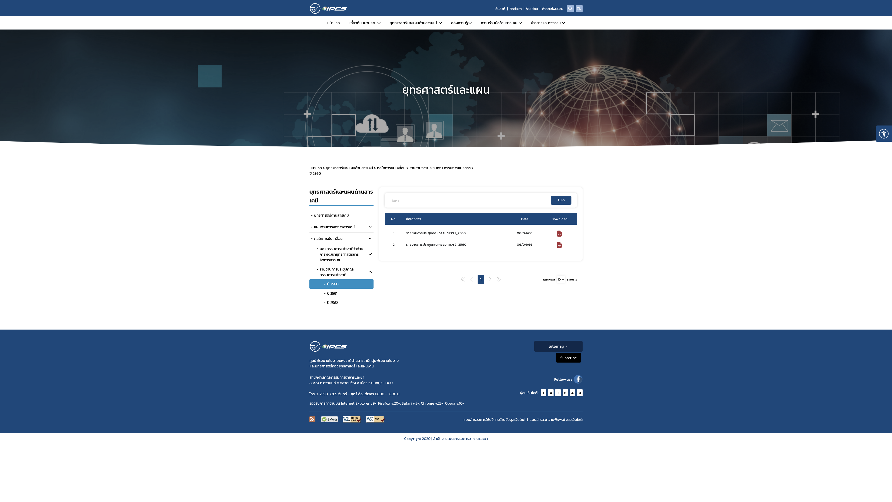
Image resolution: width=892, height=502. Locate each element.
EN (579, 8)
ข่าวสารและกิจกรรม (546, 23)
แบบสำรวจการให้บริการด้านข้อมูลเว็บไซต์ (494, 419)
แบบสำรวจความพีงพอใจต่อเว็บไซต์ (556, 419)
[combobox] (561, 279)
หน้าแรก (333, 23)
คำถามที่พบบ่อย (552, 9)
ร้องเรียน (532, 9)
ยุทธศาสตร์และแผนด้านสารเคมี (413, 23)
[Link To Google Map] (331, 346)
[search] (570, 8)
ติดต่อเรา (516, 9)
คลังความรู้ (459, 23)
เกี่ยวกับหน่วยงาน (363, 23)
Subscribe (568, 357)
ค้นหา (561, 200)
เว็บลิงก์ (500, 9)
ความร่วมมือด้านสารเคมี (499, 23)
